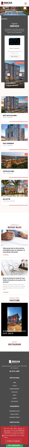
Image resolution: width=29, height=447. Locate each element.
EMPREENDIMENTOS (14, 389)
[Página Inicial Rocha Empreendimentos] (6, 3)
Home (14, 382)
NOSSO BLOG (15, 392)
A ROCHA (14, 385)
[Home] (14, 362)
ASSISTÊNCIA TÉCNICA (14, 417)
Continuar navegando (13, 441)
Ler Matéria (5, 255)
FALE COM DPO (14, 401)
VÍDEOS (14, 395)
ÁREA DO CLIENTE (14, 414)
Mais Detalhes (14, 56)
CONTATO (14, 398)
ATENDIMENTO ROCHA (14, 411)
